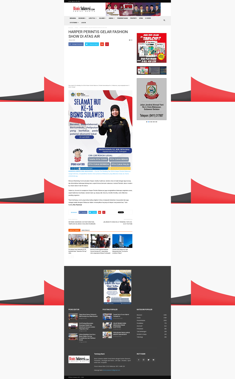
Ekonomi (81, 18)
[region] (152, 52)
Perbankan (140, 329)
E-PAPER (148, 18)
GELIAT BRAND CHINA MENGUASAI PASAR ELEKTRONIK (119, 325)
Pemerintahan (122, 18)
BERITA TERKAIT (74, 230)
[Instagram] (143, 360)
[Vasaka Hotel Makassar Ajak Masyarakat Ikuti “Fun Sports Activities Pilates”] (122, 241)
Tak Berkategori (141, 331)
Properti (133, 18)
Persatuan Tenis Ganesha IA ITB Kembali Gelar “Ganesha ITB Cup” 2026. (77, 251)
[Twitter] (148, 360)
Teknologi (140, 337)
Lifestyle (92, 18)
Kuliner (102, 18)
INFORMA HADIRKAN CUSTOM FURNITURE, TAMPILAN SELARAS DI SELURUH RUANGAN (81, 223)
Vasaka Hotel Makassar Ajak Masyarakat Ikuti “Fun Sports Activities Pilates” (120, 251)
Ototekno (73, 22)
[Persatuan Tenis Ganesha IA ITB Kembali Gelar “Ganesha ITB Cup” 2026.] (78, 241)
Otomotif (139, 326)
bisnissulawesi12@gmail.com (111, 370)
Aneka (111, 18)
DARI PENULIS (86, 230)
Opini (141, 18)
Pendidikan (140, 323)
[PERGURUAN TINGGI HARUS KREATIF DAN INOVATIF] (107, 335)
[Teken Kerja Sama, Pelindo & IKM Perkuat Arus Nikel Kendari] (73, 317)
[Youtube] (153, 360)
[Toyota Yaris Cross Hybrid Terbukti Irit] (107, 317)
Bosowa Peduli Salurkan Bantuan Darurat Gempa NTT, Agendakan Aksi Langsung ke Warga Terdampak (100, 251)
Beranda (73, 18)
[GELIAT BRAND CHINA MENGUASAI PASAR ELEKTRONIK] (107, 325)
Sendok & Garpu (142, 334)
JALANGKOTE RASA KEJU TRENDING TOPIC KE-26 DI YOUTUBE (117, 223)
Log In (83, 22)
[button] (164, 20)
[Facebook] (138, 360)
